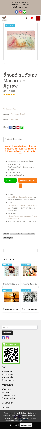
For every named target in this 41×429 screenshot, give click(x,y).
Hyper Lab (14, 119)
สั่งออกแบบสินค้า (8, 380)
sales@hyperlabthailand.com (20, 197)
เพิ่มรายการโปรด (11, 109)
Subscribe (7, 333)
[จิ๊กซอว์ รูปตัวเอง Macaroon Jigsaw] (20, 41)
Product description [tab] (14, 139)
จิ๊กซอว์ (22, 114)
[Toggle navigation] (38, 18)
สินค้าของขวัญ (8, 374)
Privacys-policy (8, 398)
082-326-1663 (24, 5)
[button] (26, 18)
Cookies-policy (8, 395)
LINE (10, 180)
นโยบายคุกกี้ (19, 420)
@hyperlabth (23, 2)
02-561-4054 (23, 7)
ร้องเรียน (5, 407)
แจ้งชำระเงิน (6, 392)
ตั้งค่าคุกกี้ (13, 425)
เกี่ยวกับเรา (6, 389)
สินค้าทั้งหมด (7, 371)
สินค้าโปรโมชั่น (7, 377)
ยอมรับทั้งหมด (26, 425)
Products (14, 114)
